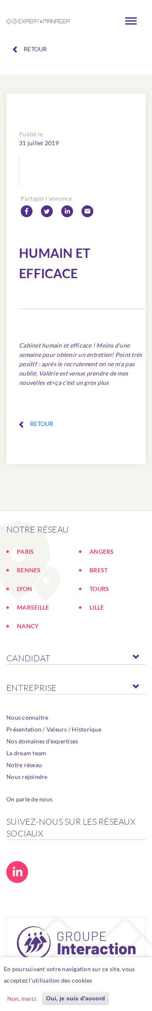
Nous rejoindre (27, 776)
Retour (35, 48)
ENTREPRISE (31, 687)
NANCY (27, 626)
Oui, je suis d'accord (75, 998)
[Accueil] (38, 21)
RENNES (29, 570)
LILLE (97, 607)
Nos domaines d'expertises (42, 741)
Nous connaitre (27, 717)
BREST (99, 570)
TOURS (99, 588)
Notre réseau (24, 764)
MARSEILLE (33, 607)
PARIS (25, 551)
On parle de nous (29, 799)
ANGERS (102, 551)
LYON (24, 588)
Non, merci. (22, 998)
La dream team (26, 753)
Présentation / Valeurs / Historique (53, 729)
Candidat (28, 658)
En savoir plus (116, 980)
